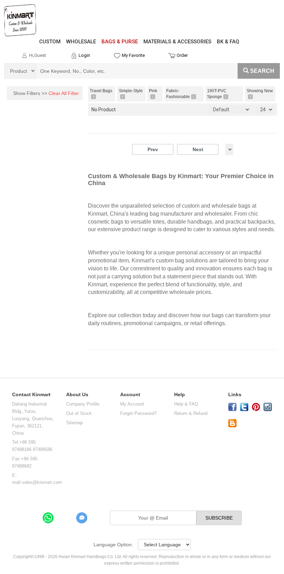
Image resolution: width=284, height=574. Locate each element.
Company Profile (82, 404)
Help (179, 394)
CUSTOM (50, 41)
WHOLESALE (81, 41)
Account (130, 394)
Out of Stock (79, 413)
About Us (77, 394)
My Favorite (133, 55)
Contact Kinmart (31, 394)
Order (182, 55)
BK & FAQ (228, 41)
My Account (132, 404)
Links (234, 394)
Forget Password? (138, 413)
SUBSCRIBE (219, 518)
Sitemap (74, 422)
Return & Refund (190, 413)
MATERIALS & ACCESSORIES (177, 41)
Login (84, 55)
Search (262, 71)
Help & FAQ (186, 404)
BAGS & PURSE (119, 41)
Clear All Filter (63, 93)
